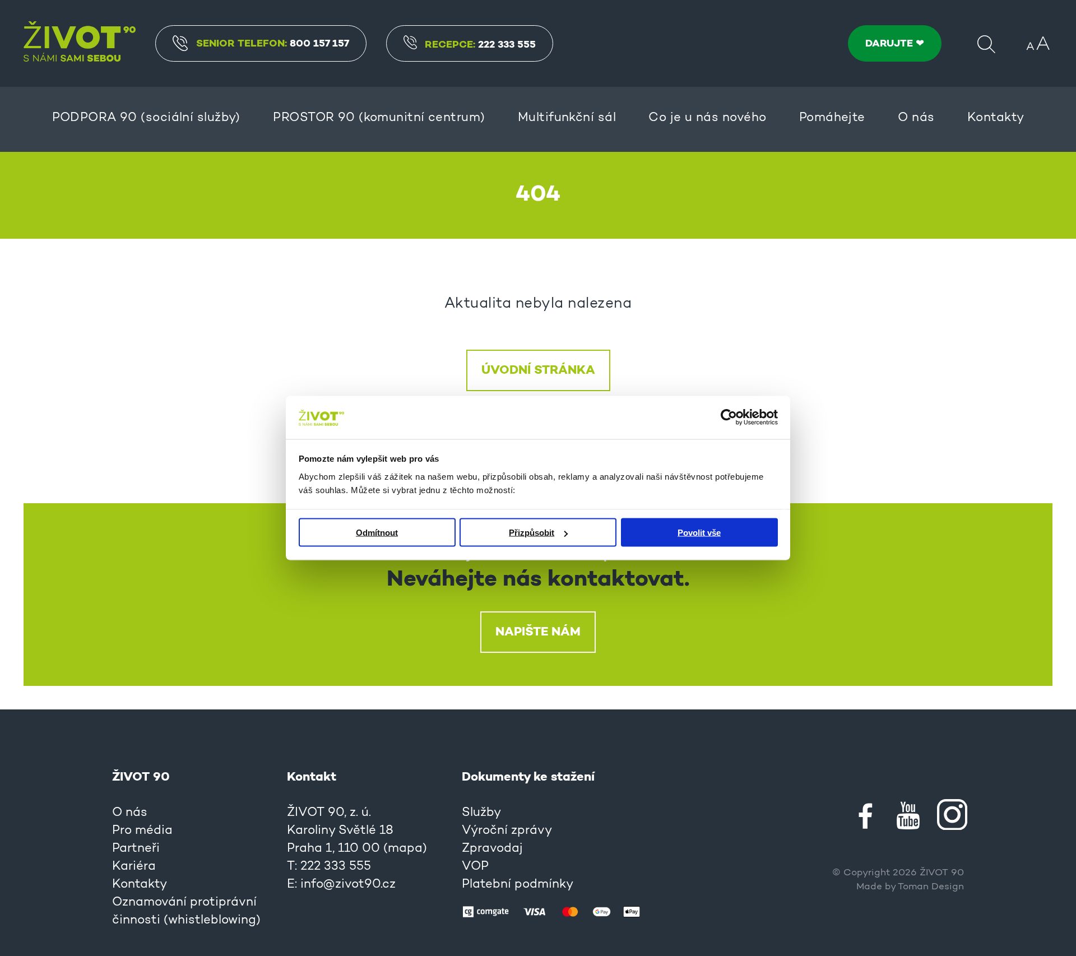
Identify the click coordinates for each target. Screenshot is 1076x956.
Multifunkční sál (567, 118)
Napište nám (538, 632)
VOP (475, 867)
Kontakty (995, 118)
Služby (481, 813)
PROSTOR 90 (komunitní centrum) (379, 118)
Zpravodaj (492, 849)
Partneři (136, 849)
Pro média (142, 831)
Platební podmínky (517, 885)
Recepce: (480, 45)
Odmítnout (377, 532)
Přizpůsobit (531, 532)
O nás (916, 118)
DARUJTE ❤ (894, 44)
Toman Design (931, 887)
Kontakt (311, 777)
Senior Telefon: (272, 44)
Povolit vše (699, 532)
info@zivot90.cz (348, 885)
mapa (405, 849)
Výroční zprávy (507, 831)
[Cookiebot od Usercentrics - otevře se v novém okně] (729, 417)
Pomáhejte (832, 118)
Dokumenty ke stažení (528, 777)
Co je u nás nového (707, 118)
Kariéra (134, 867)
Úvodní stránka (538, 370)
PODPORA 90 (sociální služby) (146, 118)
